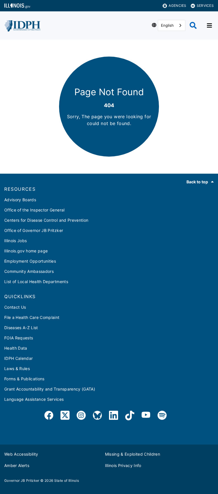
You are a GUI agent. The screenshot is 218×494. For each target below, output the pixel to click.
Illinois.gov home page (26, 250)
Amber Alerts (16, 465)
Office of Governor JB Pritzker (33, 230)
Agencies (177, 5)
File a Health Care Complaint (32, 317)
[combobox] (171, 25)
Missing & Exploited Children (132, 454)
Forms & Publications (24, 378)
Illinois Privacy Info (123, 465)
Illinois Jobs (15, 240)
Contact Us (15, 307)
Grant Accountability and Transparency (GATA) (49, 389)
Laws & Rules (17, 368)
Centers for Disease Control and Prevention (46, 220)
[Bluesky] (97, 416)
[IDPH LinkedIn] (113, 416)
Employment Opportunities (30, 261)
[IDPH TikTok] (129, 416)
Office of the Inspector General (34, 209)
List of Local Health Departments (36, 281)
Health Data (15, 348)
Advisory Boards (20, 199)
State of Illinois (66, 480)
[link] (48, 416)
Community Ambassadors (29, 271)
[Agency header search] (193, 25)
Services (205, 5)
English (167, 25)
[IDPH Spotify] (162, 416)
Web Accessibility (21, 454)
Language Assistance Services (34, 399)
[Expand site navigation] (209, 25)
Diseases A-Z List (21, 327)
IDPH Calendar (18, 358)
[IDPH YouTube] (145, 416)
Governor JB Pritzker (21, 480)
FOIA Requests (18, 337)
